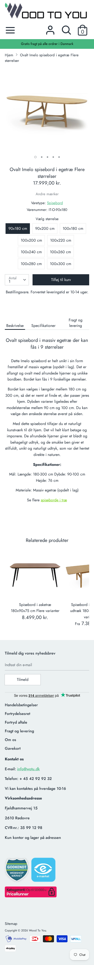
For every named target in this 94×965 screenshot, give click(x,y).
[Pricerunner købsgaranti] (31, 896)
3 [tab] (47, 157)
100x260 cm (60, 252)
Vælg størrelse (47, 219)
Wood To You (37, 930)
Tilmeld (22, 679)
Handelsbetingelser (21, 705)
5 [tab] (59, 157)
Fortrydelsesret (17, 713)
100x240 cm (31, 252)
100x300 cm (60, 263)
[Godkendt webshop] (17, 871)
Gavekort (12, 748)
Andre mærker (47, 194)
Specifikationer (43, 325)
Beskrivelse (15, 325)
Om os (10, 739)
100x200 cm (31, 240)
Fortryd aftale (16, 722)
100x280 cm (31, 263)
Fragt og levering (75, 322)
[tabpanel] (47, 109)
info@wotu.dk (28, 769)
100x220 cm (60, 240)
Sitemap (11, 923)
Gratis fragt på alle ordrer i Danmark (47, 43)
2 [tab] (41, 157)
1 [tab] (35, 157)
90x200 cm (44, 228)
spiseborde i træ (54, 500)
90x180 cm (17, 228)
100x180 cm (73, 228)
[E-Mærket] (43, 871)
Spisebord (55, 203)
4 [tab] (53, 157)
